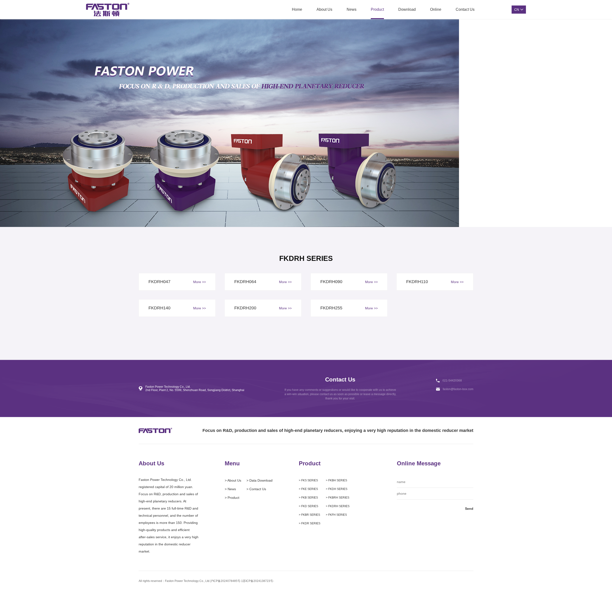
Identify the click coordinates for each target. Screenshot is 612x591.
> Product (232, 498)
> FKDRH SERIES (338, 506)
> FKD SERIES (308, 506)
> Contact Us (256, 489)
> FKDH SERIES (336, 489)
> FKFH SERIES (336, 514)
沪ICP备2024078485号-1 (226, 581)
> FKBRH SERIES (337, 497)
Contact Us (465, 9)
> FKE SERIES (308, 489)
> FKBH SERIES (336, 480)
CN (516, 9)
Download (407, 9)
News (351, 9)
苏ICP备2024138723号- (258, 581)
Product (377, 9)
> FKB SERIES (308, 497)
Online (435, 9)
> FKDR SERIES (309, 523)
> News (230, 489)
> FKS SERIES (308, 480)
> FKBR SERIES (309, 514)
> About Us (233, 480)
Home (297, 9)
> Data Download (259, 480)
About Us (324, 9)
